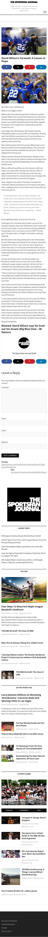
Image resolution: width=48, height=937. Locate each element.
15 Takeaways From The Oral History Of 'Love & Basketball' (29, 747)
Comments (24, 810)
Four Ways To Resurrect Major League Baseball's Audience (22, 608)
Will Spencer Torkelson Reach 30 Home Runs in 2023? (21, 536)
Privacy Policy (6, 931)
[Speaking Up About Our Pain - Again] (24, 792)
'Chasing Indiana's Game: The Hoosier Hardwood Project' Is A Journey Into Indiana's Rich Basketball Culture (23, 657)
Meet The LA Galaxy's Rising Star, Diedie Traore (22, 643)
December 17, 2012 (28, 826)
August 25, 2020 (25, 634)
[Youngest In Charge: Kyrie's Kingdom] (10, 818)
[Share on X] (18, 67)
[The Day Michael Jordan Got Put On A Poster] (7, 726)
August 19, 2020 (25, 663)
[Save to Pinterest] (29, 67)
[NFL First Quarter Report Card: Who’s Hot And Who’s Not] (10, 851)
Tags (39, 810)
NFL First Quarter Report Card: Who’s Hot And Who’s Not (34, 854)
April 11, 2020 (34, 729)
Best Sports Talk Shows (9, 921)
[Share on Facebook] (6, 67)
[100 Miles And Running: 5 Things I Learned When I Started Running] (10, 869)
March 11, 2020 (20, 737)
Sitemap (4, 928)
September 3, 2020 (26, 613)
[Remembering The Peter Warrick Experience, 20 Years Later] (7, 758)
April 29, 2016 (39, 878)
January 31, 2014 (27, 844)
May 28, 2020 (24, 704)
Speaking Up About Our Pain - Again (18, 800)
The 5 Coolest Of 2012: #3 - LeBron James (19, 891)
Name (4, 418)
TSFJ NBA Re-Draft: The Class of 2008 (17, 631)
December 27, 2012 (20, 894)
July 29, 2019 (34, 762)
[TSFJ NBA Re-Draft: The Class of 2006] (7, 675)
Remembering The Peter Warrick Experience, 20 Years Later (30, 757)
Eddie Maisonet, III (22, 729)
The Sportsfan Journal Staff (10, 613)
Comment (5, 387)
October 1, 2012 (27, 863)
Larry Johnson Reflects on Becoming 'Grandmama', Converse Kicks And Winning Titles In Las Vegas (21, 697)
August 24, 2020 (25, 646)
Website (4, 442)
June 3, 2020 (26, 803)
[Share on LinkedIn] (41, 67)
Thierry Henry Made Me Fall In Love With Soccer (22, 734)
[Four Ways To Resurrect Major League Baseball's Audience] (24, 590)
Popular (9, 810)
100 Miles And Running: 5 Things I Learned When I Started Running (33, 872)
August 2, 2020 (39, 678)
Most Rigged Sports (8, 924)
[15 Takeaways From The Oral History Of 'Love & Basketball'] (7, 748)
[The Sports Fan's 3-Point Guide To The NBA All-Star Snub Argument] (10, 833)
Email (4, 431)
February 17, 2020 (35, 752)
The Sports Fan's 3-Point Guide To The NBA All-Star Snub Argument (33, 836)
